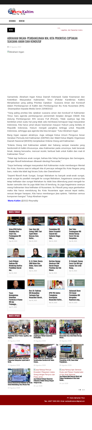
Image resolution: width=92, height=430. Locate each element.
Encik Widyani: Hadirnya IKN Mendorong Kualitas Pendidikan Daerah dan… (15, 265)
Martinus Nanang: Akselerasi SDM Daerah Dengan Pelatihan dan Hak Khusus (55, 265)
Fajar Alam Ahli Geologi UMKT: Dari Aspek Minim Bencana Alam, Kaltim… (35, 233)
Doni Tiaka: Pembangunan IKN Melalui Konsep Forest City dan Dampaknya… (75, 233)
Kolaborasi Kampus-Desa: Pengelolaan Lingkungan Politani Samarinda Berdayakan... (45, 335)
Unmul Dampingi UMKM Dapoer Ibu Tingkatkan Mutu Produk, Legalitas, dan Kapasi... (20, 335)
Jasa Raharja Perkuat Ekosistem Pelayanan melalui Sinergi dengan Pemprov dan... (44, 381)
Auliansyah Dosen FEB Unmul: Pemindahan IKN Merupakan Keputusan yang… (75, 295)
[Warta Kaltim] (20, 11)
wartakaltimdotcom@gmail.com (75, 401)
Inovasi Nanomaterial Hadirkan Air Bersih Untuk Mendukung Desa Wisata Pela (20, 384)
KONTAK (21, 21)
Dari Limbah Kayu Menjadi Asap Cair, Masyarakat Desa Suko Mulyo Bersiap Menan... (70, 335)
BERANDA (12, 21)
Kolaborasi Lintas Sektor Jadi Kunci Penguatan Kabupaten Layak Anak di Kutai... (19, 360)
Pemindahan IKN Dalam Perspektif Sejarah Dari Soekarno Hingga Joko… (54, 233)
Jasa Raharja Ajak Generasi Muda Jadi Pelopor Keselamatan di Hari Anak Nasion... (70, 378)
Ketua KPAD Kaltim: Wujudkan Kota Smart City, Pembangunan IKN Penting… (15, 233)
